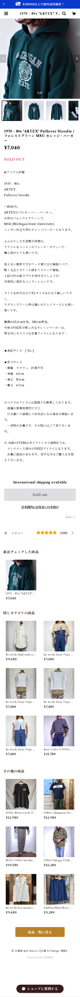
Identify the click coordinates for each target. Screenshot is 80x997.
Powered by (35, 957)
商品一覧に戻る (40, 932)
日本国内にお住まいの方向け (40, 507)
